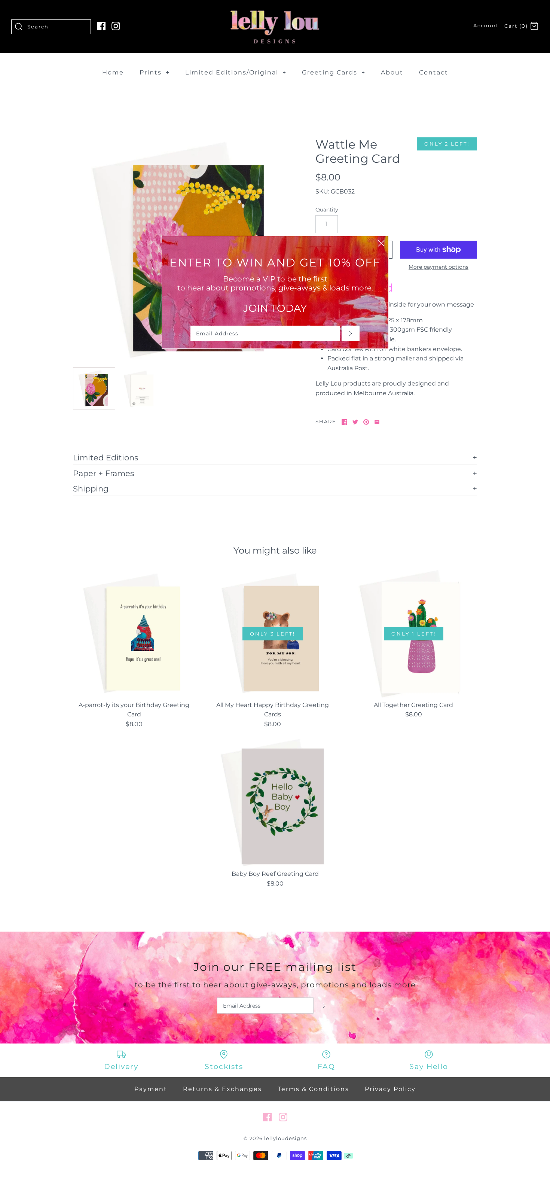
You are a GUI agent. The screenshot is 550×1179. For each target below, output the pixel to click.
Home (113, 72)
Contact (433, 72)
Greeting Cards (334, 72)
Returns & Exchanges (222, 1089)
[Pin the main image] (366, 422)
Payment (150, 1089)
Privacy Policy (390, 1089)
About (392, 72)
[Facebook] (101, 26)
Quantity (326, 209)
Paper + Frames (103, 473)
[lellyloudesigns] (275, 12)
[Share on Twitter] (355, 422)
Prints (155, 72)
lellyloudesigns (285, 1138)
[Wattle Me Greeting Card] (94, 388)
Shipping (91, 488)
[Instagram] (115, 26)
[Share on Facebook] (344, 422)
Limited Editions (105, 457)
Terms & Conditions (313, 1089)
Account (486, 25)
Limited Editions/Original (236, 72)
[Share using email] (377, 422)
